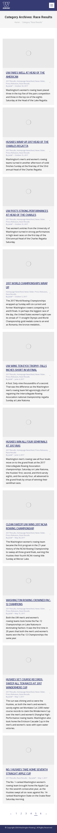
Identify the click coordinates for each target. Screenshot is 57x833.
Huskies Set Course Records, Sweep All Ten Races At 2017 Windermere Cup (24, 683)
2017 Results (11, 81)
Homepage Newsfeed (25, 81)
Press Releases (12, 83)
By (9, 86)
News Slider (40, 81)
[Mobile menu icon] (51, 5)
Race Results (24, 83)
